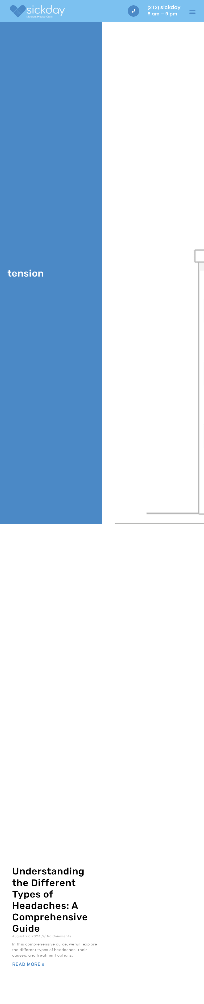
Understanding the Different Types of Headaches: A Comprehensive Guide (50, 899)
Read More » (28, 965)
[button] (193, 12)
